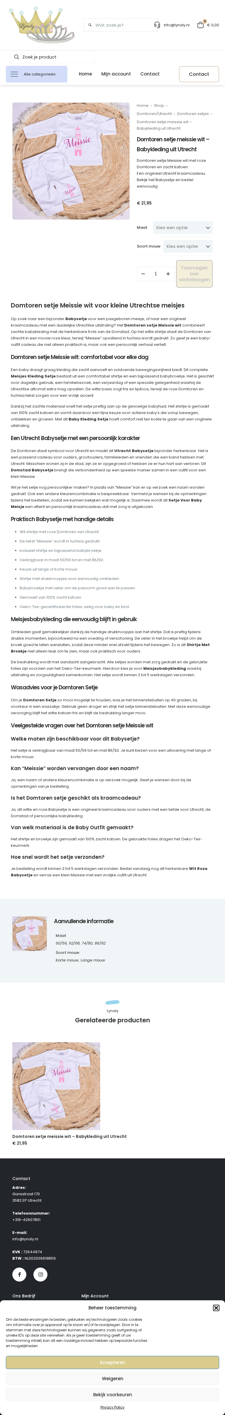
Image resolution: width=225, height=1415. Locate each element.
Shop (159, 105)
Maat (142, 227)
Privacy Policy (112, 1407)
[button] (216, 1308)
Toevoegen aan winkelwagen (194, 274)
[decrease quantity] (143, 274)
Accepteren (112, 1362)
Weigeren (112, 1378)
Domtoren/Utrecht (154, 113)
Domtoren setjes (193, 113)
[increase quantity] (168, 274)
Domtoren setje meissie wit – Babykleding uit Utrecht (69, 1136)
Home (143, 105)
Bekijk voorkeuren (112, 1395)
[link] (56, 1086)
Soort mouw (149, 246)
